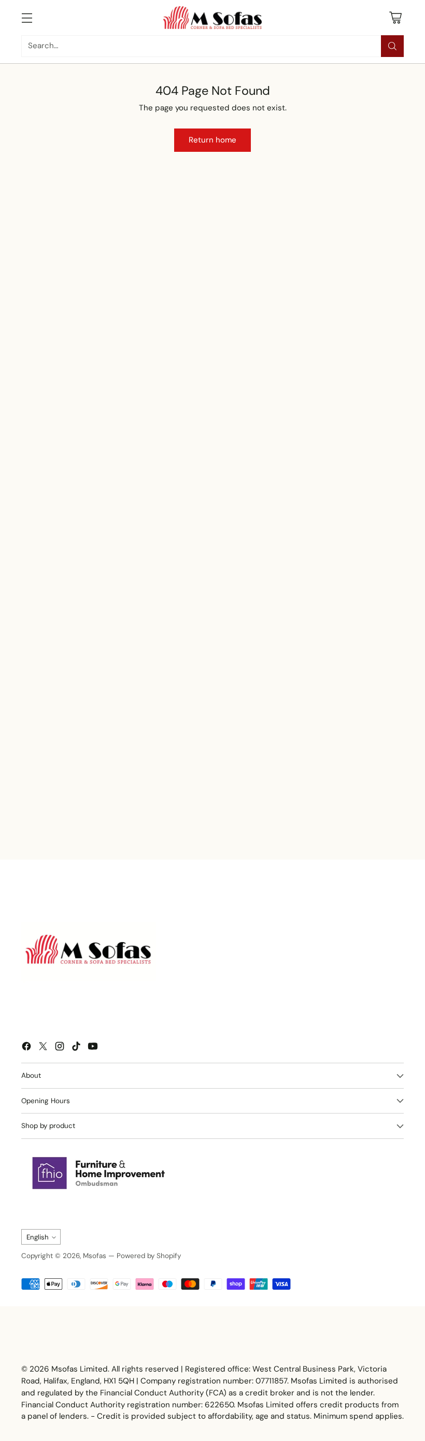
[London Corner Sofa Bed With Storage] (348, 274)
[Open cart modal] (395, 17)
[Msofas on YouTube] (93, 1048)
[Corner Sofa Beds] (44, 372)
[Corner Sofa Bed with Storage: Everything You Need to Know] (275, 745)
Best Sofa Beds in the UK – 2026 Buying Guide (90, 820)
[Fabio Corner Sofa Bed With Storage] (253, 274)
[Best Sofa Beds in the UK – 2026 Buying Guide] (103, 745)
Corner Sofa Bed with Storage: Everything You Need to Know (256, 820)
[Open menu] (26, 17)
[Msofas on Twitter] (43, 1048)
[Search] (392, 46)
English (37, 1237)
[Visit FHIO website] (99, 1173)
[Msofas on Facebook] (26, 1048)
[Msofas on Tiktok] (76, 1048)
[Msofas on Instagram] (59, 1048)
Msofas (94, 1255)
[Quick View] (189, 258)
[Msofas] (212, 17)
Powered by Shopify (149, 1255)
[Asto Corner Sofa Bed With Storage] (160, 274)
